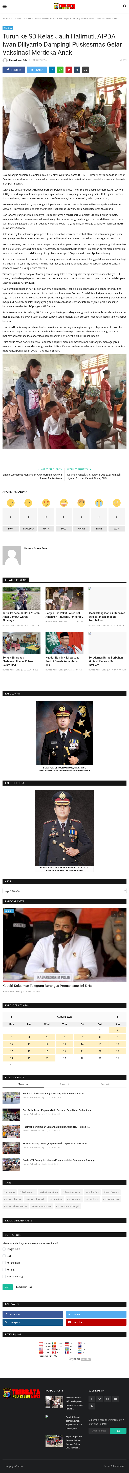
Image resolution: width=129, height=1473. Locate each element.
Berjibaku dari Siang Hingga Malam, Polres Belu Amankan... (54, 1093)
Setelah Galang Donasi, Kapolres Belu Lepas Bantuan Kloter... (56, 1143)
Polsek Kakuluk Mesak (15, 1206)
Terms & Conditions (114, 1465)
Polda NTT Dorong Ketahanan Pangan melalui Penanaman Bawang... (60, 1160)
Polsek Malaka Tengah (67, 1206)
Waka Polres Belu (49, 1192)
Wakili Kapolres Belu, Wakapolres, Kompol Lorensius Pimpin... (74, 1403)
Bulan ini (64, 1084)
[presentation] (114, 914)
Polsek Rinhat (74, 1199)
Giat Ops (17, 18)
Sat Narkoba (92, 1199)
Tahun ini (106, 1084)
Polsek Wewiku (27, 1192)
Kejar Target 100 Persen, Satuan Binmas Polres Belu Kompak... (74, 1442)
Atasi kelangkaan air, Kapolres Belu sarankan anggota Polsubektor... (107, 616)
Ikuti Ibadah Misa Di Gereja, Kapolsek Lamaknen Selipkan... (47, 986)
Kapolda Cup (92, 1192)
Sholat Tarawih (111, 1192)
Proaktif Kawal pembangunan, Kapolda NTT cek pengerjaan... (74, 1422)
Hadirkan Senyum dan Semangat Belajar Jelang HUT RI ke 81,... (56, 1127)
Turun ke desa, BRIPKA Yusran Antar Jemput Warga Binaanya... (21, 616)
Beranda (6, 18)
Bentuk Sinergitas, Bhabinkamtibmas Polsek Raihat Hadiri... (18, 661)
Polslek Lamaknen (71, 1192)
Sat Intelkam (56, 1199)
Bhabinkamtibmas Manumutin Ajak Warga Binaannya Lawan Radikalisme (32, 476)
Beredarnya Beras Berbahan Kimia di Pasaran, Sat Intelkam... (106, 661)
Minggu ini (23, 1084)
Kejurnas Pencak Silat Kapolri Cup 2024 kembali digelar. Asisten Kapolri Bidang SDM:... (94, 476)
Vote (7, 1287)
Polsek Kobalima (12, 1199)
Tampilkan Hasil (24, 1286)
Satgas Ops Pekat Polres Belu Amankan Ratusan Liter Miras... (64, 614)
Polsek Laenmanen (42, 1206)
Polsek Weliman (111, 1199)
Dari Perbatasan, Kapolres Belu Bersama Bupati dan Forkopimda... (58, 1110)
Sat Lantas (9, 1192)
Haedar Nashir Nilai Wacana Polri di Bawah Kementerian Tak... (62, 661)
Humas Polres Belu (18, 60)
